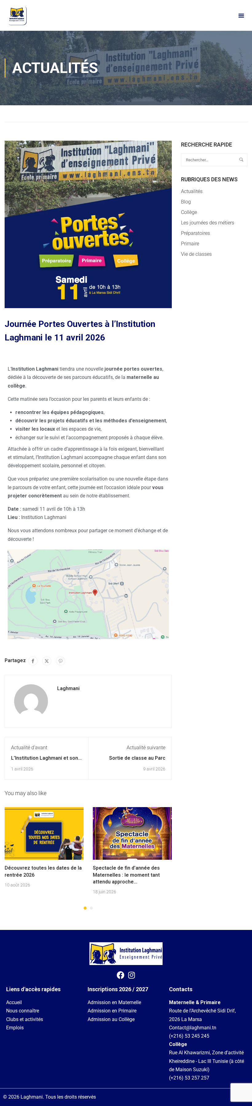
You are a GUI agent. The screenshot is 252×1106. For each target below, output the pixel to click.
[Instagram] (131, 975)
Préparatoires (195, 233)
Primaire (190, 244)
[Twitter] (46, 661)
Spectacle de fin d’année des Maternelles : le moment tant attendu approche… (126, 875)
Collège (189, 212)
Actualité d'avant (29, 747)
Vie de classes (196, 254)
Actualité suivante (146, 747)
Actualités (38, 113)
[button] (241, 15)
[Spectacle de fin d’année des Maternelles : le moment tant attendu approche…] (132, 833)
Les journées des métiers (207, 223)
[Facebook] (32, 661)
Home (11, 113)
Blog (186, 202)
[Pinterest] (60, 661)
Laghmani (68, 688)
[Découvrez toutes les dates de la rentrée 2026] (44, 833)
